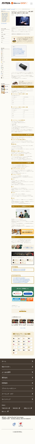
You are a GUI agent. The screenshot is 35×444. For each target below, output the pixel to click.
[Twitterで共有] (20, 311)
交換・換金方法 (2, 38)
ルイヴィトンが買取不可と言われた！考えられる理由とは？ (19, 277)
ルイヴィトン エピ (6, 15)
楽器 (2, 75)
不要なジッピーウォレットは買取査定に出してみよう (18, 53)
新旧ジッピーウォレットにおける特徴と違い (17, 49)
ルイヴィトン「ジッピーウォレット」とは (17, 48)
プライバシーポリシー (9, 388)
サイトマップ (6, 399)
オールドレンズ (3, 15)
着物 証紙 (2, 13)
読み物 (18, 306)
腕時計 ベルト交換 (5, 16)
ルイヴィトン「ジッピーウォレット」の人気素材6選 (18, 52)
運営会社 (5, 378)
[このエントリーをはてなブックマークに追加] (25, 311)
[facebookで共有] (23, 311)
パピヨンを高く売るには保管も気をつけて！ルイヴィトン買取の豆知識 (20, 282)
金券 (2, 69)
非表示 (14, 46)
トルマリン (3, 16)
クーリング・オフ (7, 394)
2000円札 (7, 13)
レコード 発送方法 (6, 14)
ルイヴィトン (16, 306)
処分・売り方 (2, 30)
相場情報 (2, 36)
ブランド (12, 306)
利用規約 (5, 383)
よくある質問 (6, 372)
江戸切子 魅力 (3, 14)
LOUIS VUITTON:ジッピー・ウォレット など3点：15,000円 (19, 270)
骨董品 (3, 67)
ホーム (4, 361)
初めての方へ (6, 367)
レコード (3, 77)
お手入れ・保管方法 (3, 34)
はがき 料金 (5, 13)
